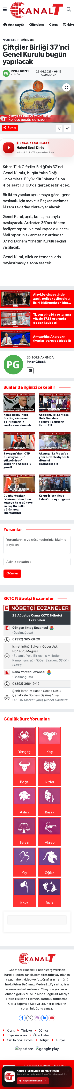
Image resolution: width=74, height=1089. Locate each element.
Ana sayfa (15, 25)
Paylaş (12, 127)
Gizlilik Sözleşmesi (20, 1040)
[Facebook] (22, 1018)
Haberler (9, 39)
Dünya (43, 1030)
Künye (60, 1040)
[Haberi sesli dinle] (8, 147)
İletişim (44, 1040)
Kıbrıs (53, 25)
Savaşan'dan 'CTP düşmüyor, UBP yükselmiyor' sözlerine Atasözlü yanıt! (17, 460)
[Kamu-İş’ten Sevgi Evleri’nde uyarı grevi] (55, 484)
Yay (24, 873)
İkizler (49, 782)
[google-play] (47, 1050)
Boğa (24, 782)
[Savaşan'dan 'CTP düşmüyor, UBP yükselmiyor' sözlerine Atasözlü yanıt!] (19, 441)
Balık (49, 903)
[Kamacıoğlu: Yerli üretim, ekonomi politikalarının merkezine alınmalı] (19, 403)
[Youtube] (52, 1018)
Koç (49, 752)
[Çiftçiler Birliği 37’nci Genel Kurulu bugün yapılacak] (37, 101)
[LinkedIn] (44, 1018)
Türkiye (26, 1030)
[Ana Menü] (5, 10)
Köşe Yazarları (17, 1035)
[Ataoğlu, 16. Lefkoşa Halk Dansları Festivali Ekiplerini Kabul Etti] (55, 403)
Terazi (24, 842)
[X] (29, 1018)
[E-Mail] (30, 370)
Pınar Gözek (36, 361)
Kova (24, 903)
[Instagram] (37, 1018)
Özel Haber (41, 1035)
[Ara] (69, 10)
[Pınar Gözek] (13, 364)
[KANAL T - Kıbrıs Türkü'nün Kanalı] (36, 9)
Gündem (36, 25)
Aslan (24, 812)
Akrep (49, 842)
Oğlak (49, 873)
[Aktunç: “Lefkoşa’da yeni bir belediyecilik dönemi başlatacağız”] (55, 441)
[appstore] (24, 1050)
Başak (49, 812)
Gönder (12, 573)
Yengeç (24, 752)
